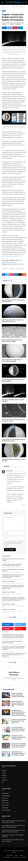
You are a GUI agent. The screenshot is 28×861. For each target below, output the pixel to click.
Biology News (5, 793)
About (16, 855)
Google (11, 264)
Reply (23, 504)
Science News (5, 805)
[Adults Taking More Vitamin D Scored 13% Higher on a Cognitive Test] (6, 703)
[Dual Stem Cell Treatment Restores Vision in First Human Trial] (6, 721)
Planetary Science (20, 268)
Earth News (5, 798)
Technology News (6, 810)
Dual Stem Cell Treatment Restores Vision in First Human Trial (18, 721)
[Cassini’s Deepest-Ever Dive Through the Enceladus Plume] (14, 291)
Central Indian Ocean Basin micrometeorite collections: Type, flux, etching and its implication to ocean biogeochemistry (14, 655)
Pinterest (4, 777)
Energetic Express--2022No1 (8, 581)
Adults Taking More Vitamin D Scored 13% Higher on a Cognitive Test (17, 704)
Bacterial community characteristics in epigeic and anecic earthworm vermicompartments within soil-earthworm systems (13, 587)
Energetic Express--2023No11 (8, 609)
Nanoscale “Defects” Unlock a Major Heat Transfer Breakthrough (17, 695)
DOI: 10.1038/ (5, 256)
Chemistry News (6, 795)
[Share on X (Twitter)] (9, 27)
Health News (5, 800)
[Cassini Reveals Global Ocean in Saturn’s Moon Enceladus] (14, 371)
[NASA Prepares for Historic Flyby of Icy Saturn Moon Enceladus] (14, 311)
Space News (5, 807)
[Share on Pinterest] (15, 27)
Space (3, 10)
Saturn (3, 222)
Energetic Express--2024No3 (8, 604)
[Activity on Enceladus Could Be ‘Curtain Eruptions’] (14, 391)
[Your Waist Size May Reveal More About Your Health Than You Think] (6, 729)
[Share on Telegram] (20, 27)
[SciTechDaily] (13, 2)
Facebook (4, 770)
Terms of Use (23, 857)
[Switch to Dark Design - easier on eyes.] (23, 2)
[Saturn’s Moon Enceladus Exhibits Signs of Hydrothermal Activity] (14, 430)
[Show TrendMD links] (25, 617)
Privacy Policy (15, 857)
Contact (21, 855)
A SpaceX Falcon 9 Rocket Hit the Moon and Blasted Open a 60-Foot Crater (18, 745)
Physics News (5, 803)
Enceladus (11, 268)
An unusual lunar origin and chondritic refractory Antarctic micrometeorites (12, 642)
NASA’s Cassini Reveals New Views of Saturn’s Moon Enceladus (12, 340)
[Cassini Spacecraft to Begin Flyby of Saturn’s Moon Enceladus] (14, 351)
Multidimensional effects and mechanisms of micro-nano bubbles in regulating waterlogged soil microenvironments (13, 576)
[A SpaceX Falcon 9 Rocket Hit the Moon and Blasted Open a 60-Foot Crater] (6, 745)
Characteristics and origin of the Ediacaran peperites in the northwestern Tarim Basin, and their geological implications (14, 648)
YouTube (4, 775)
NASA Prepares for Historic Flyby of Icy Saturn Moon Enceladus (13, 320)
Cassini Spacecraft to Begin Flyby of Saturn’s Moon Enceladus (12, 360)
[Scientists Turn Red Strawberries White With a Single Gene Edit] (6, 737)
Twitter (3, 773)
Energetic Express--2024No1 (8, 592)
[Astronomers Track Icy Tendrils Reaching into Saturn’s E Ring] (14, 410)
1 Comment (11, 24)
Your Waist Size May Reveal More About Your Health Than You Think (18, 729)
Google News (19, 264)
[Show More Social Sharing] (24, 27)
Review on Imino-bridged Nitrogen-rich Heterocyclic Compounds (13, 570)
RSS (3, 782)
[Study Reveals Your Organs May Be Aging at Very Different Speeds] (6, 754)
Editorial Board (7, 857)
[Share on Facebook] (4, 27)
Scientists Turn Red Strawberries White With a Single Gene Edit (18, 737)
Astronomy (5, 268)
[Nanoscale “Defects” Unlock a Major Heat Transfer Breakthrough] (6, 695)
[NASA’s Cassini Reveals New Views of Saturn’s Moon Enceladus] (14, 331)
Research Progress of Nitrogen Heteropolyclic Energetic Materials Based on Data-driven (12, 565)
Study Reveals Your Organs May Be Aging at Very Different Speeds (18, 753)
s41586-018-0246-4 (14, 256)
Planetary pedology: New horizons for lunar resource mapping (13, 559)
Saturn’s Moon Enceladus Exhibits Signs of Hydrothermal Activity (13, 440)
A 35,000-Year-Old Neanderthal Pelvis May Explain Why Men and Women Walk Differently (18, 713)
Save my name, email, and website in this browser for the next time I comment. (13, 543)
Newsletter (4, 780)
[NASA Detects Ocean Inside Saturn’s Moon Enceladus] (14, 450)
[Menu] (2, 2)
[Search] (26, 2)
